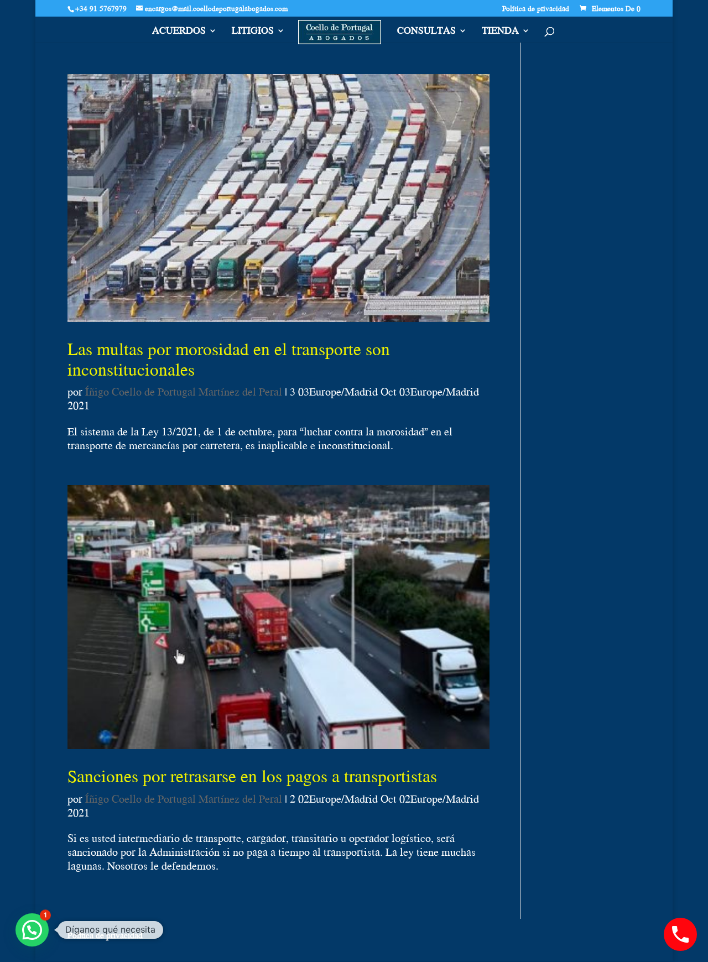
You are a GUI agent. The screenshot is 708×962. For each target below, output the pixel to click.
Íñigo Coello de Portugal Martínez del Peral (183, 391)
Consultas (426, 32)
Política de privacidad (535, 9)
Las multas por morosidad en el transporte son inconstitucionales (228, 358)
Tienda (500, 32)
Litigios (253, 32)
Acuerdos (179, 32)
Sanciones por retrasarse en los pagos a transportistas (252, 775)
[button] (32, 930)
